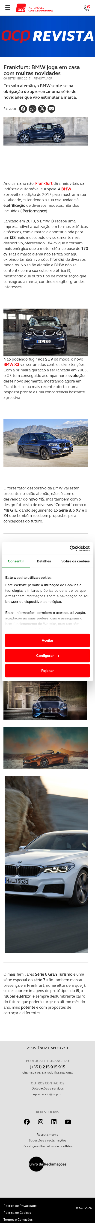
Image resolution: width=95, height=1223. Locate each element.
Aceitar (47, 640)
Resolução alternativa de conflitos (47, 1146)
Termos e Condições (18, 1219)
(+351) (47, 1066)
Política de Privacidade (20, 1206)
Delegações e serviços (48, 1088)
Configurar (45, 655)
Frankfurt (44, 183)
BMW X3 (11, 364)
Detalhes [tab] (44, 561)
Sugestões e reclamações (47, 1140)
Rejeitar (47, 671)
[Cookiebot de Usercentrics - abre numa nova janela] (69, 548)
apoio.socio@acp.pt (47, 1094)
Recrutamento (47, 1134)
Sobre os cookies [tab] (75, 561)
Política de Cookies (17, 1213)
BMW (66, 188)
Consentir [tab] (16, 561)
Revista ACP (42, 78)
